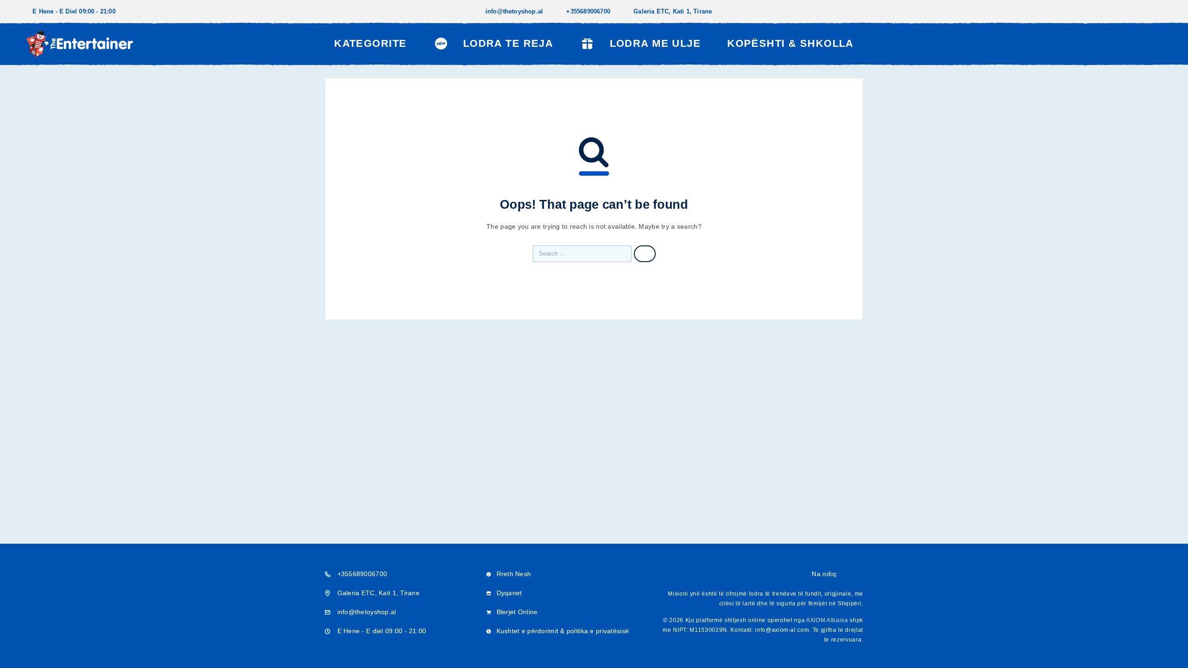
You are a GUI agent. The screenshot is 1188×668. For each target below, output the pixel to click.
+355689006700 (588, 11)
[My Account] (1139, 44)
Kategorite (370, 43)
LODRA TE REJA (508, 43)
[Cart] (1161, 43)
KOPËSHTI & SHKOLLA (790, 43)
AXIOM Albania (827, 620)
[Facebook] (1147, 11)
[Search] (1118, 44)
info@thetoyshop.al (514, 11)
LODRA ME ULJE (655, 43)
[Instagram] (1162, 11)
